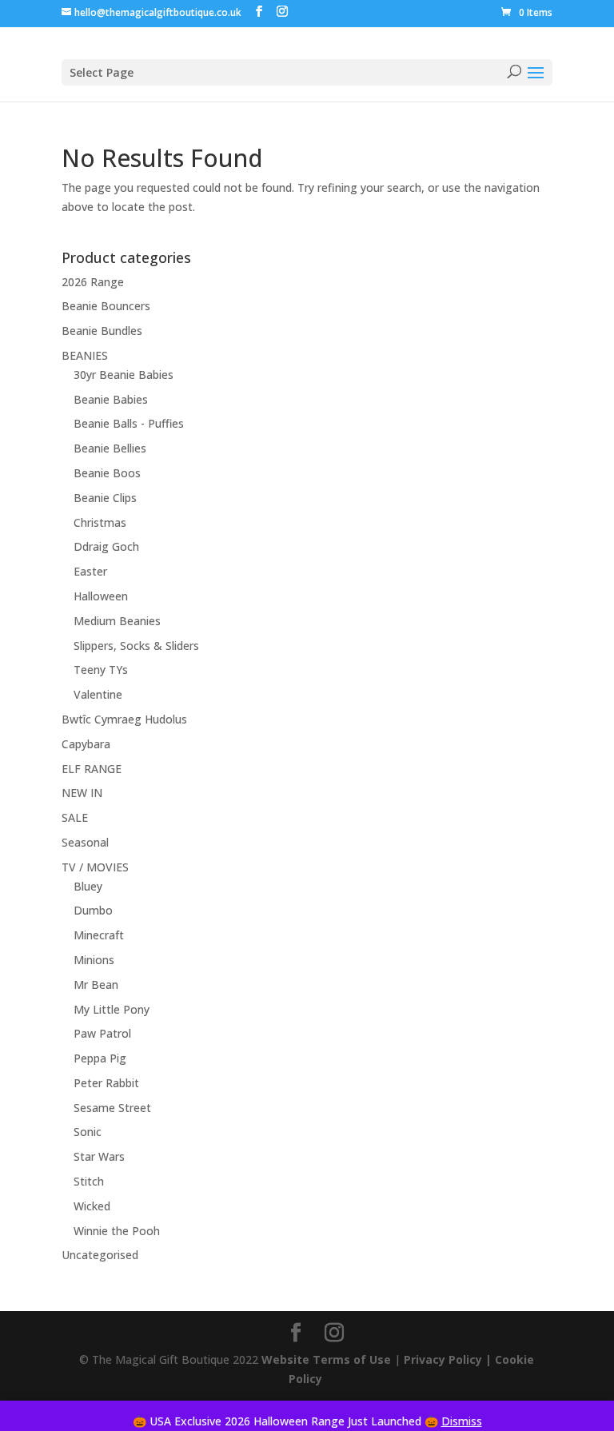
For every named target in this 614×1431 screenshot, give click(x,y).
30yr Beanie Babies (123, 374)
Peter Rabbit (106, 1082)
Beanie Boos (107, 472)
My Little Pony (112, 1009)
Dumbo (93, 910)
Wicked (92, 1206)
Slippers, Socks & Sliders (136, 645)
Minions (94, 959)
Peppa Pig (100, 1058)
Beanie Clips (105, 497)
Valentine (98, 694)
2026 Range (93, 281)
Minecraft (99, 935)
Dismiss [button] (461, 1421)
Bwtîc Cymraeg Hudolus (124, 719)
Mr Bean (96, 984)
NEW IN (82, 792)
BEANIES (85, 355)
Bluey (88, 886)
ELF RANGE (92, 768)
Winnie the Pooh (117, 1230)
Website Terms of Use (326, 1359)
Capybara (86, 743)
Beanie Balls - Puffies (129, 423)
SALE (75, 817)
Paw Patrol (102, 1033)
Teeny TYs (101, 669)
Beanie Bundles (102, 330)
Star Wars (99, 1156)
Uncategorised (100, 1254)
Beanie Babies (111, 399)
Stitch (89, 1181)
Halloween (101, 596)
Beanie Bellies (110, 448)
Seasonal (85, 842)
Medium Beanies (117, 620)
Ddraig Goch (106, 546)
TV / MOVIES (95, 867)
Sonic (88, 1131)
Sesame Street (112, 1107)
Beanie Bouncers (106, 305)
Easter (90, 571)
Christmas (100, 522)
